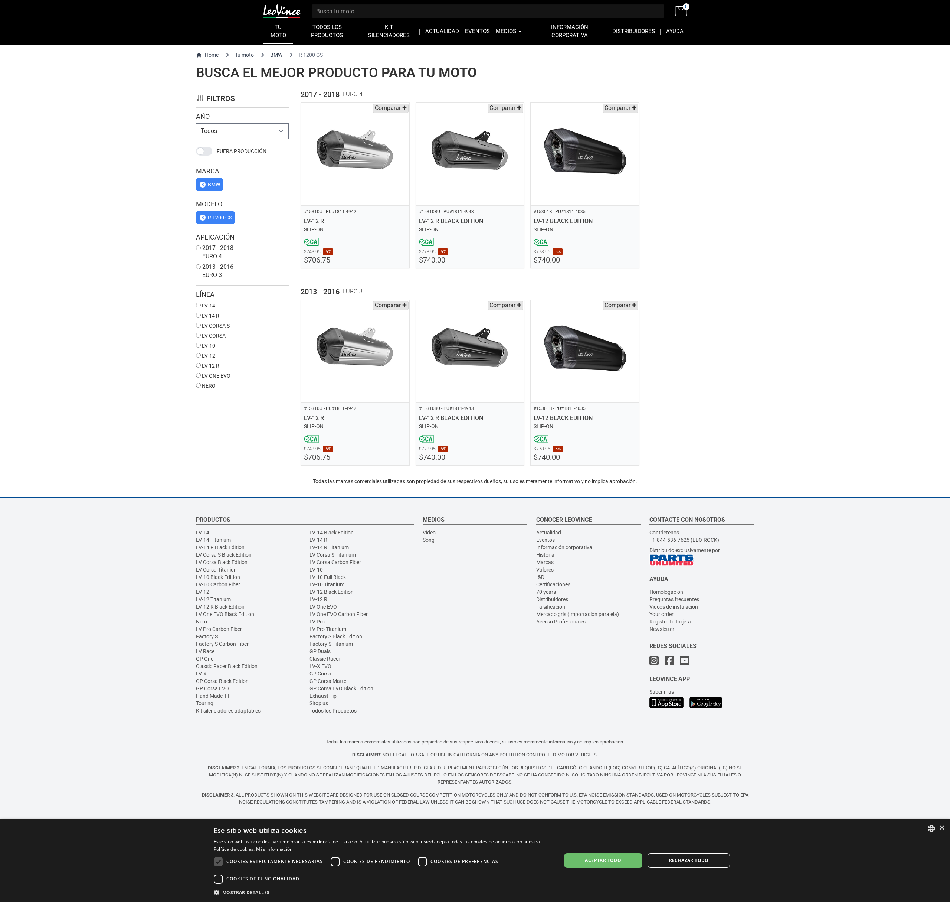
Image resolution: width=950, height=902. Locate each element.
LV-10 (208, 346)
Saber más (661, 692)
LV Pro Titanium (327, 629)
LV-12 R (318, 599)
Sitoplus (318, 703)
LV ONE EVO (215, 376)
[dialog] (475, 860)
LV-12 (208, 356)
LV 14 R (210, 316)
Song (429, 540)
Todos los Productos (333, 711)
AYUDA (675, 31)
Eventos (545, 540)
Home (212, 55)
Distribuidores (552, 599)
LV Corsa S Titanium (332, 555)
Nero (201, 622)
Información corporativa (564, 547)
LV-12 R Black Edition (220, 607)
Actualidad (548, 532)
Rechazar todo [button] (689, 860)
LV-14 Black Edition (331, 532)
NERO (208, 386)
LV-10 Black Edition (218, 577)
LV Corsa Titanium (217, 570)
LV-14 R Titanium (329, 547)
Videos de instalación (673, 607)
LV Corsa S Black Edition (224, 555)
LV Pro (317, 622)
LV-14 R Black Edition (220, 547)
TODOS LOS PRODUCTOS (327, 31)
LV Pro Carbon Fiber (219, 629)
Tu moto (244, 55)
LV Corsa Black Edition (222, 562)
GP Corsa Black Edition (222, 681)
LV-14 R (318, 540)
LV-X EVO (320, 666)
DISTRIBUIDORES (633, 31)
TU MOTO (278, 31)
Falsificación (550, 607)
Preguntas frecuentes (674, 599)
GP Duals (320, 651)
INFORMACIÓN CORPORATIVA (569, 31)
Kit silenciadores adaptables (228, 711)
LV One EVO (323, 607)
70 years (546, 592)
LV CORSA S (215, 326)
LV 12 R (210, 366)
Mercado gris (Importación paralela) (577, 614)
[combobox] (931, 828)
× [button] (941, 828)
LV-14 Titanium (213, 540)
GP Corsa (320, 674)
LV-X (201, 674)
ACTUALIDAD (442, 31)
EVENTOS (477, 31)
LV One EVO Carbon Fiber (338, 614)
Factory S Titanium (331, 644)
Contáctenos (664, 532)
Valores (545, 570)
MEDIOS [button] (507, 31)
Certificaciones (553, 584)
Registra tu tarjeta (670, 622)
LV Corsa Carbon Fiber (335, 562)
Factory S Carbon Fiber (222, 644)
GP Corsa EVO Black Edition (341, 688)
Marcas (545, 562)
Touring (204, 703)
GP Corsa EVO (212, 688)
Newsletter (661, 629)
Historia (545, 555)
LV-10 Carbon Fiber (218, 584)
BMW (276, 55)
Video (429, 532)
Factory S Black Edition (335, 636)
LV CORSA (213, 336)
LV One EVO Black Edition (225, 614)
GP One (204, 659)
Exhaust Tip (323, 696)
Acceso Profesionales (561, 622)
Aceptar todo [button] (603, 860)
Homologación (666, 592)
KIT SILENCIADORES (389, 31)
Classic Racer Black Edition (227, 666)
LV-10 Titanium (326, 584)
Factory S (207, 636)
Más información (274, 849)
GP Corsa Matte (327, 681)
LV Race (205, 651)
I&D (540, 577)
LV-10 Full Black (327, 577)
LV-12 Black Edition (331, 592)
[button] (382, 892)
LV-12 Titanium (213, 599)
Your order (661, 614)
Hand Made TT (213, 696)
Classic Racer (324, 659)
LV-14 (208, 306)
